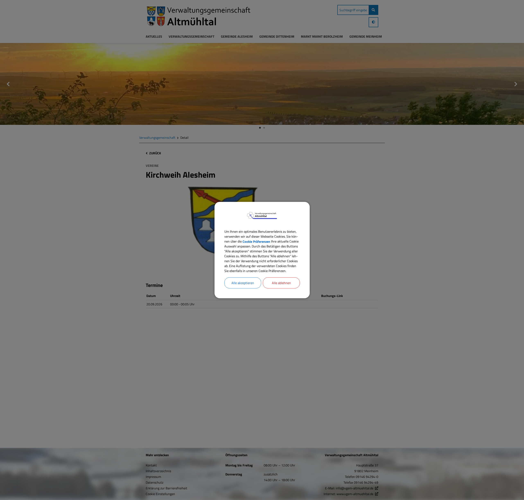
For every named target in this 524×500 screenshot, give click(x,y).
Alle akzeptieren (243, 282)
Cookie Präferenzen (256, 241)
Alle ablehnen (281, 282)
